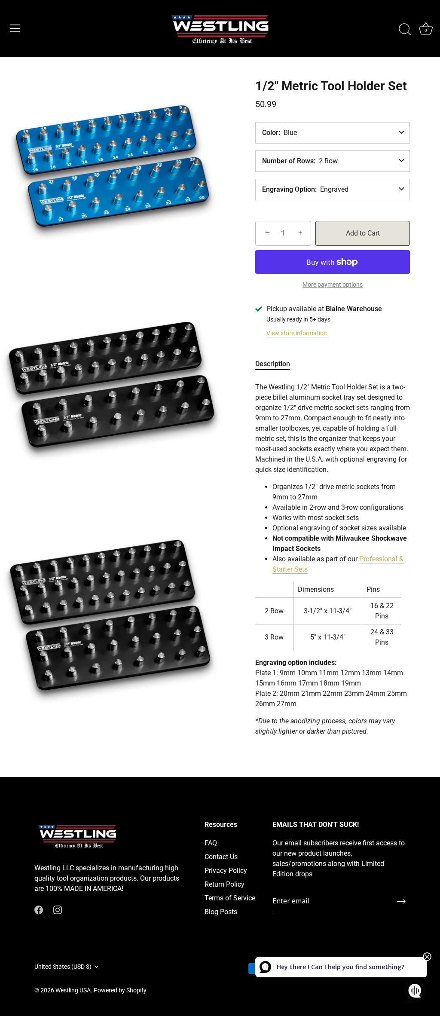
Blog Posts (221, 912)
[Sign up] (401, 901)
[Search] (404, 29)
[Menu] (15, 28)
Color (270, 132)
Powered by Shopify (120, 990)
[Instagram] (57, 909)
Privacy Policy (226, 870)
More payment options (332, 284)
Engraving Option (288, 189)
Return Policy (224, 884)
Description (272, 364)
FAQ (211, 843)
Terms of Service (230, 898)
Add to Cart (363, 233)
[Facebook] (38, 909)
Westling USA (73, 990)
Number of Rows (288, 161)
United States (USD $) (63, 966)
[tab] (277, 364)
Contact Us (221, 857)
